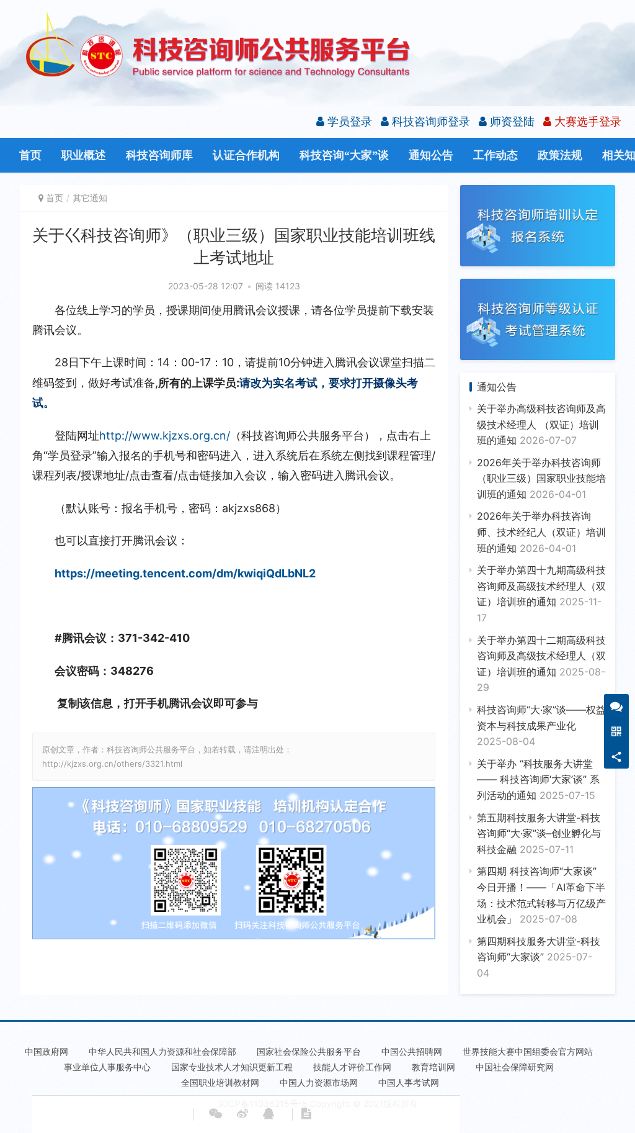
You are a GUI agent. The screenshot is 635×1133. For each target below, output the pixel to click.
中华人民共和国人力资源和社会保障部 (162, 1051)
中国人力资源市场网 (319, 1082)
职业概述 (83, 155)
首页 (30, 155)
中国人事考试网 (408, 1082)
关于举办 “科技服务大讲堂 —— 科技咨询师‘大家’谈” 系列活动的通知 (538, 779)
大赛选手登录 (586, 121)
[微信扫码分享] (215, 1114)
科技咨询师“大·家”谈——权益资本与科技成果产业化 (541, 725)
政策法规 (560, 155)
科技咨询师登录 (429, 121)
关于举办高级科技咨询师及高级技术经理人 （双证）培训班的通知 (541, 424)
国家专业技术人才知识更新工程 (232, 1067)
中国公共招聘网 (411, 1051)
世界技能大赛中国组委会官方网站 (528, 1051)
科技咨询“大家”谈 (344, 155)
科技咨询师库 (159, 155)
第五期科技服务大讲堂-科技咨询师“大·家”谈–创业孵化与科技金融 (539, 833)
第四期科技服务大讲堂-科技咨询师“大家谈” (538, 957)
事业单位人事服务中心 (107, 1067)
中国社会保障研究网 (515, 1067)
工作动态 (495, 155)
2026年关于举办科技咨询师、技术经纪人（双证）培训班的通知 (541, 532)
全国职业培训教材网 (220, 1082)
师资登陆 (511, 121)
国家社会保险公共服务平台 (309, 1051)
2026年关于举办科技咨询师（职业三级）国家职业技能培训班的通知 (541, 478)
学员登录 (348, 121)
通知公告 (431, 155)
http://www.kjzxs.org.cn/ (164, 435)
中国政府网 (46, 1051)
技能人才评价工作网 (352, 1067)
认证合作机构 (246, 155)
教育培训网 (433, 1067)
